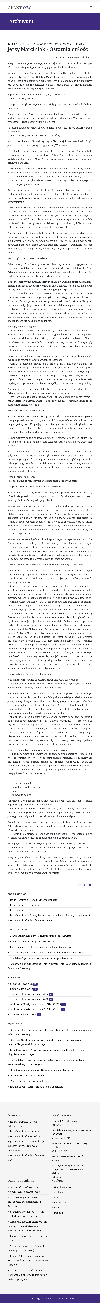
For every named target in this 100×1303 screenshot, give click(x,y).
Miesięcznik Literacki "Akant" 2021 (31, 999)
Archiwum (60, 1192)
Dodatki (58, 1212)
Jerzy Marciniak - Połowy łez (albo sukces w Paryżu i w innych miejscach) (50, 915)
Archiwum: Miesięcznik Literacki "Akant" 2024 (37, 1004)
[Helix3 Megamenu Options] (91, 7)
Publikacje (60, 1202)
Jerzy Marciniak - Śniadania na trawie (31, 920)
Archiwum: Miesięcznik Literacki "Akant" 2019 (37, 1009)
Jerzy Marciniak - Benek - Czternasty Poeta (33, 899)
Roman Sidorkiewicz (23, 988)
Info (56, 1197)
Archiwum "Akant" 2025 (25, 1014)
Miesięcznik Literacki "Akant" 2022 (31, 994)
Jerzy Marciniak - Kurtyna (24, 905)
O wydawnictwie (63, 1187)
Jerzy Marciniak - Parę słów (25, 910)
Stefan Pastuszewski (23, 983)
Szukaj (57, 1207)
